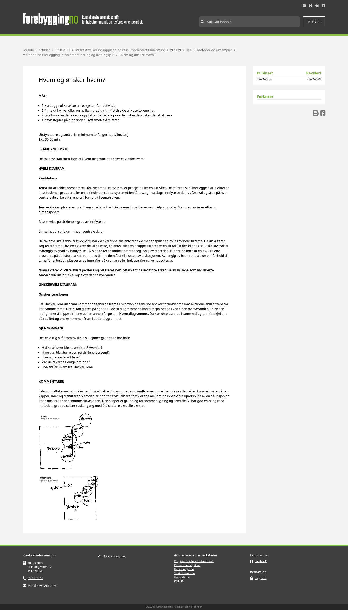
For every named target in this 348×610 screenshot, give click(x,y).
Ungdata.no (182, 577)
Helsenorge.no (184, 569)
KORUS (178, 581)
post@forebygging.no (42, 585)
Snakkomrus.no (184, 573)
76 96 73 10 (35, 578)
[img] (316, 113)
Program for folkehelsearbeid (194, 561)
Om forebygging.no (111, 556)
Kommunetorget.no (187, 565)
